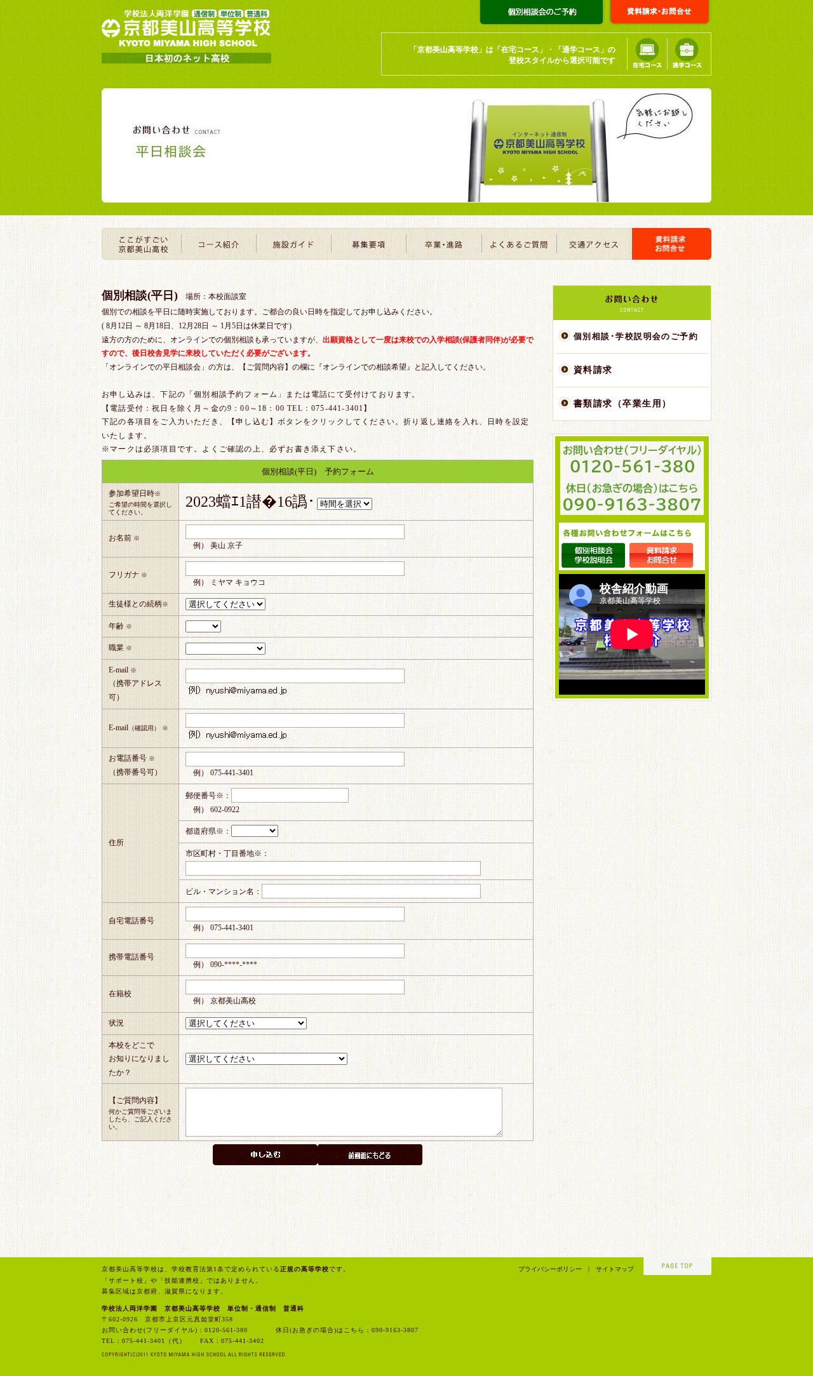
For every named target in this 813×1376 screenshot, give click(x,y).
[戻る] (370, 1154)
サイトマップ (611, 1269)
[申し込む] (265, 1154)
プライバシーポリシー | (553, 1269)
